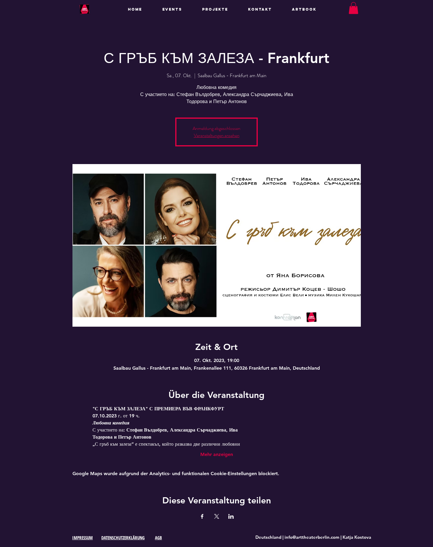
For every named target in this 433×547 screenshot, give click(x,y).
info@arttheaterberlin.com (312, 537)
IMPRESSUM (82, 538)
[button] (221, 9)
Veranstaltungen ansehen (216, 135)
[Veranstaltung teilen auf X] (216, 516)
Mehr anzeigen (216, 454)
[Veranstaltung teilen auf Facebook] (202, 516)
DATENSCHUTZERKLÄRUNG (123, 538)
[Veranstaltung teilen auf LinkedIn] (231, 516)
